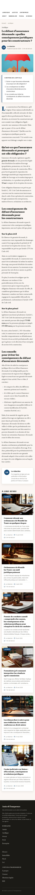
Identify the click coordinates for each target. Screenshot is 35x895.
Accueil (4, 23)
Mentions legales (7, 878)
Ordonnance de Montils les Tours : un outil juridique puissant (14, 569)
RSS (3, 881)
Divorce (29, 16)
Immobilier (13, 16)
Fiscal (21, 16)
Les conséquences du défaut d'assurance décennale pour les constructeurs (16, 89)
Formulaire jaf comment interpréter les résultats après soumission (15, 673)
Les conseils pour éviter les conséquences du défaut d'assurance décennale (18, 96)
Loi (3, 862)
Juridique (6, 12)
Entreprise (24, 12)
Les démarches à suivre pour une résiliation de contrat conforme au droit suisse (16, 722)
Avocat (4, 836)
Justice (15, 12)
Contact (5, 874)
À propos (25, 481)
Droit (4, 16)
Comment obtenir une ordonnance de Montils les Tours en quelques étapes (15, 520)
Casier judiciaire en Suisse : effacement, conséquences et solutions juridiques (16, 771)
